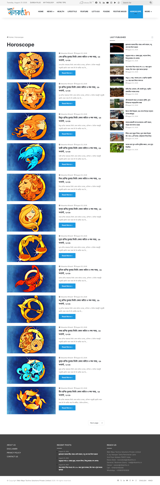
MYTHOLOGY (48, 2)
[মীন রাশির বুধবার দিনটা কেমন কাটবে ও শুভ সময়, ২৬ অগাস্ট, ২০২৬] (31, 400)
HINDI (150, 481)
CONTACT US (12, 457)
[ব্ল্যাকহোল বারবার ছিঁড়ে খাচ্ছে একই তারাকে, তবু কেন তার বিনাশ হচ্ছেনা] (117, 48)
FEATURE (84, 11)
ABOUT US (11, 445)
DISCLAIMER (12, 449)
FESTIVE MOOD (119, 11)
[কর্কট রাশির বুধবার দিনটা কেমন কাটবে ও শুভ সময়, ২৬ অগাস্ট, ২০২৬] (31, 157)
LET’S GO (96, 11)
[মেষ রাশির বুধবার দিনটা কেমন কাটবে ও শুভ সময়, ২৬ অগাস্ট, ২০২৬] (31, 65)
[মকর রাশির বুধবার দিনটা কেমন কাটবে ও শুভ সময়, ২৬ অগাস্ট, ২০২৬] (31, 339)
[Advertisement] (80, 25)
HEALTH (60, 11)
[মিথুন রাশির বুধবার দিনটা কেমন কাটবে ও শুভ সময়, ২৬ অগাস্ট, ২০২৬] (31, 126)
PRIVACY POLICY (14, 453)
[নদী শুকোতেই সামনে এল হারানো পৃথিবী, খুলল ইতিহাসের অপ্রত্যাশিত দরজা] (117, 103)
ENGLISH (142, 481)
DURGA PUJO (35, 2)
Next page (94, 423)
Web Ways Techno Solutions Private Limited (34, 481)
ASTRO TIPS (61, 2)
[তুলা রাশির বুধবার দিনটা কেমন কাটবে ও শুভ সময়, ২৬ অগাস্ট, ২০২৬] (31, 248)
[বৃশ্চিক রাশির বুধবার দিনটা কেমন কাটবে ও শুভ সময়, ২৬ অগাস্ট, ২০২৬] (31, 278)
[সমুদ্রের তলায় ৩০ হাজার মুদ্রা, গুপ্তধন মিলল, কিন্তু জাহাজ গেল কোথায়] (117, 59)
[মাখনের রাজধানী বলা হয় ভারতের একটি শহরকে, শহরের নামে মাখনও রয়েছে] (117, 125)
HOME (41, 11)
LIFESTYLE (72, 11)
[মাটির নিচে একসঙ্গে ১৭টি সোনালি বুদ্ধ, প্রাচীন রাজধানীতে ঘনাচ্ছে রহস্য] (117, 92)
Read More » (67, 73)
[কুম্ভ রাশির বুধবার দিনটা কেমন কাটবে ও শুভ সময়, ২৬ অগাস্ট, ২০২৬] (31, 370)
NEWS (49, 11)
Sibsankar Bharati (67, 53)
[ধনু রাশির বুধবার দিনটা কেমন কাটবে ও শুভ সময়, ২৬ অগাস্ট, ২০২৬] (31, 309)
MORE (147, 11)
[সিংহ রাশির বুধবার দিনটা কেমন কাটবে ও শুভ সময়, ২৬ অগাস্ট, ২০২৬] (31, 187)
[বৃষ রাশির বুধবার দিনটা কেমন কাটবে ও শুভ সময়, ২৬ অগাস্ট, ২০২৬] (31, 96)
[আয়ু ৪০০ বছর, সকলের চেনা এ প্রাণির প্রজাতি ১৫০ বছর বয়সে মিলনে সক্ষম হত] (117, 81)
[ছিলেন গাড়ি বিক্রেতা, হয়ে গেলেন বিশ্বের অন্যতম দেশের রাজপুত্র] (117, 114)
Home (11, 37)
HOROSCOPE (135, 11)
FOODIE (106, 11)
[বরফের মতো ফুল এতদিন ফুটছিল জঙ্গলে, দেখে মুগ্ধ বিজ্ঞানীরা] (117, 147)
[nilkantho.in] (18, 11)
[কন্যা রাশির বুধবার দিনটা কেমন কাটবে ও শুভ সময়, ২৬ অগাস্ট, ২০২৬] (31, 218)
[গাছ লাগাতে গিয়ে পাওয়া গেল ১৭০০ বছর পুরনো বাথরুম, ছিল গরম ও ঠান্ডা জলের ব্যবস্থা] (117, 70)
